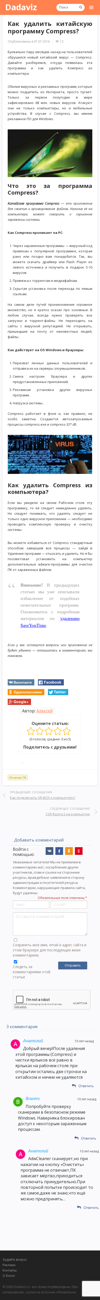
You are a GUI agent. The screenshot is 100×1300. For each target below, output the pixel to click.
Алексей (44, 711)
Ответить (86, 1086)
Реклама (9, 1265)
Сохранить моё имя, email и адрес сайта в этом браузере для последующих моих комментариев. (49, 950)
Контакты (10, 1270)
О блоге (9, 1276)
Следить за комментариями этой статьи (31, 971)
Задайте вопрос (15, 1259)
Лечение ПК (17, 777)
